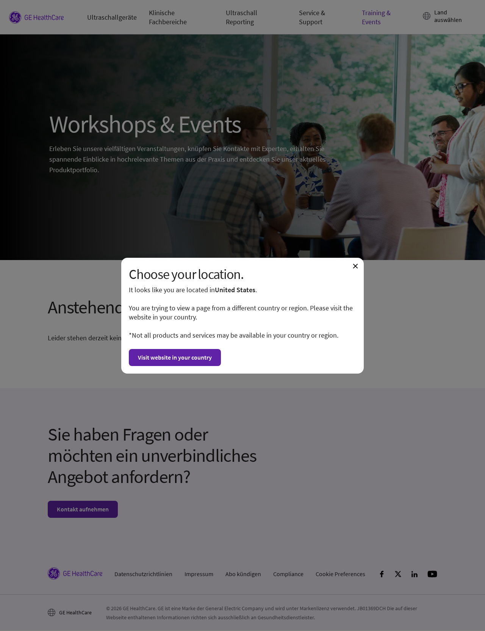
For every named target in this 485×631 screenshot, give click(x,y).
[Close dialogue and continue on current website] (355, 266)
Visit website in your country (175, 357)
